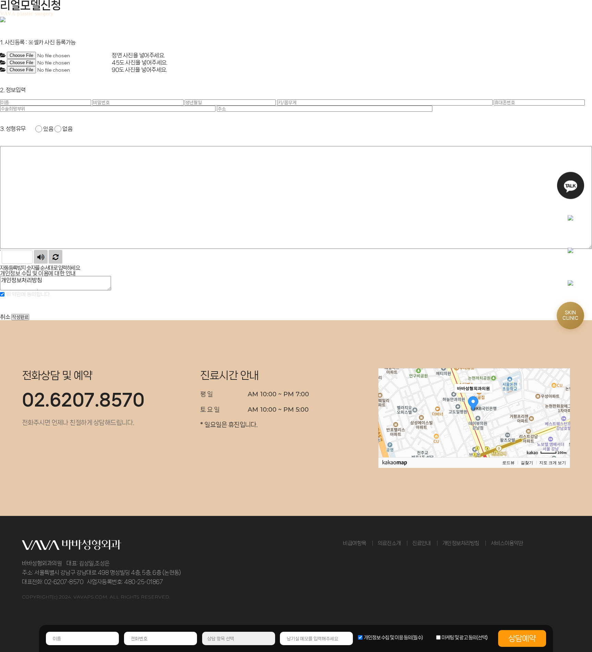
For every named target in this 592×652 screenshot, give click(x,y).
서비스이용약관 (507, 543)
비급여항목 (354, 543)
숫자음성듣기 (41, 257)
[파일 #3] (3, 70)
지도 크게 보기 (552, 462)
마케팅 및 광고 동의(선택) (465, 637)
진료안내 (421, 543)
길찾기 (527, 462)
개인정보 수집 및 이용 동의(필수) (393, 637)
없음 (67, 129)
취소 (5, 317)
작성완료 (20, 317)
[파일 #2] (3, 63)
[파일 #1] (3, 55)
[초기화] (561, 425)
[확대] (561, 400)
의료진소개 (389, 543)
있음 (48, 129)
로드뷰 (508, 462)
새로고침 (55, 257)
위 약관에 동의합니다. (27, 294)
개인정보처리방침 (460, 543)
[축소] (561, 412)
